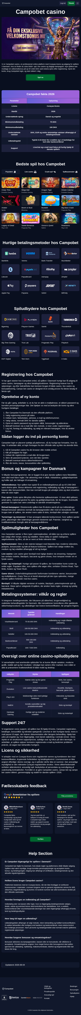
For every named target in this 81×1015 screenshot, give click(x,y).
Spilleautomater (69, 172)
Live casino (29, 172)
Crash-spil (49, 172)
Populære (9, 172)
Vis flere (40, 839)
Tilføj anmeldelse (67, 796)
